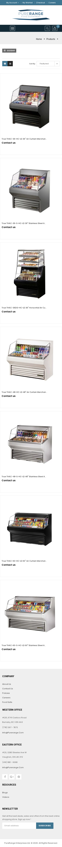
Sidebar (10, 50)
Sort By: (32, 63)
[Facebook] (5, 776)
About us (6, 684)
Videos (5, 797)
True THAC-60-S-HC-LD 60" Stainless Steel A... (24, 645)
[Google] (11, 776)
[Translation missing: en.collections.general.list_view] (10, 63)
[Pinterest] (18, 776)
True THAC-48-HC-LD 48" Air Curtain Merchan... (24, 392)
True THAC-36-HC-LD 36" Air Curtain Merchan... (24, 138)
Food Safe (7, 702)
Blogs (5, 792)
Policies (6, 693)
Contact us (7, 688)
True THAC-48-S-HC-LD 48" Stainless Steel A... (24, 476)
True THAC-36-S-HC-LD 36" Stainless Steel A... (24, 223)
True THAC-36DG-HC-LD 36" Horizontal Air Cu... (24, 307)
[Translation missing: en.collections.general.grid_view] (5, 63)
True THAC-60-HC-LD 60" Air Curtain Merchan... (24, 561)
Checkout (40, 2)
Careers (52, 2)
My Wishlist (28, 2)
